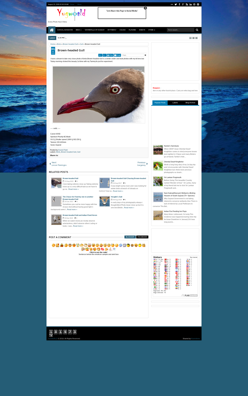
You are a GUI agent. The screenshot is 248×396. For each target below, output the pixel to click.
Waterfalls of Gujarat (94, 30)
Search (196, 30)
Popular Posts (160, 103)
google (183, 4)
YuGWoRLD (53, 339)
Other (150, 30)
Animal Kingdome (65, 30)
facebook (179, 4)
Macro (123, 30)
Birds (78, 30)
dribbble (194, 4)
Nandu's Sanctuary (171, 146)
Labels (175, 103)
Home (72, 4)
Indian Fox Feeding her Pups (175, 211)
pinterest (198, 4)
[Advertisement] (174, 61)
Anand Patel (63, 150)
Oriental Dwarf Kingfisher (174, 162)
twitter (176, 4)
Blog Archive (190, 103)
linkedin (190, 4)
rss (187, 4)
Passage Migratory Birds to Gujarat (77, 38)
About (79, 4)
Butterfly (112, 30)
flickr (172, 4)
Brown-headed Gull (71, 50)
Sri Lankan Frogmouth (172, 177)
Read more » (73, 189)
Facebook (142, 237)
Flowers (132, 30)
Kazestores (195, 339)
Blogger (130, 237)
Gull (78, 152)
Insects (142, 30)
